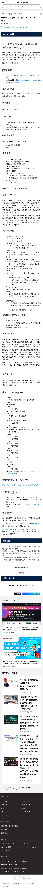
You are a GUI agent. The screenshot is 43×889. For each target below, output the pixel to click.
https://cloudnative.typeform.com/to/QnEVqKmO (21, 485)
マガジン (4, 805)
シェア (26, 593)
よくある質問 (6, 847)
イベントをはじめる (29, 847)
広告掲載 (4, 829)
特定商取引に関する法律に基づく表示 (14, 868)
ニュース (34, 215)
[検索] (39, 6)
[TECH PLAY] (22, 2)
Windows (7, 27)
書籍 (23, 808)
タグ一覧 (4, 815)
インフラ (14, 27)
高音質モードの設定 (32, 504)
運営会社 (4, 833)
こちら (17, 63)
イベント (9, 788)
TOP (3, 788)
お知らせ (25, 843)
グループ (4, 812)
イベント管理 (6, 850)
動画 (2, 808)
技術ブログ (26, 805)
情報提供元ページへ (21, 567)
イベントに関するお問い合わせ (23, 585)
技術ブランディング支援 (9, 826)
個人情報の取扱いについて (10, 865)
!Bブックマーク (34, 593)
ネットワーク (22, 27)
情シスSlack (25, 524)
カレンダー (26, 801)
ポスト (18, 593)
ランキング (26, 812)
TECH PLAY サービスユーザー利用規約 (14, 861)
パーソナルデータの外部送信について (14, 872)
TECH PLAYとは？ (7, 843)
